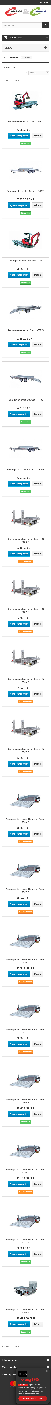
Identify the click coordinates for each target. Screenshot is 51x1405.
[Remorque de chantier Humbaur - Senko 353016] (25, 1148)
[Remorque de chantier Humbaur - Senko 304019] (25, 1078)
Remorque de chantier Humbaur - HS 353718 (25, 750)
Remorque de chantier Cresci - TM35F (25, 191)
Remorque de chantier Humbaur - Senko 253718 (25, 890)
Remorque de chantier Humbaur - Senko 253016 (25, 820)
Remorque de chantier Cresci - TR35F (25, 469)
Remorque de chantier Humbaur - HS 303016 (25, 540)
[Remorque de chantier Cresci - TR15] (25, 309)
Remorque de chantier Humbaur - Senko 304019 (25, 1101)
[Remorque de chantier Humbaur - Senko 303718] (25, 1008)
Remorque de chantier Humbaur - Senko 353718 (25, 1241)
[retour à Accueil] (4, 57)
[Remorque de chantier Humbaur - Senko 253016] (25, 798)
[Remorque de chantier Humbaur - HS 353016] (25, 658)
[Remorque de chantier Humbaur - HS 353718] (25, 728)
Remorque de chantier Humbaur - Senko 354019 (25, 1311)
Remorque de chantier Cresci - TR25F (25, 400)
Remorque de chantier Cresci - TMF (25, 260)
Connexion (44, 2)
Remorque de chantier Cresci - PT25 (25, 121)
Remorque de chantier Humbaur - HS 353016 (25, 680)
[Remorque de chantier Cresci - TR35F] (25, 448)
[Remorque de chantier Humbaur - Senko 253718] (25, 868)
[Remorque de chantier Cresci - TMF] (25, 240)
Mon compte (9, 1367)
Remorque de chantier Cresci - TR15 (26, 330)
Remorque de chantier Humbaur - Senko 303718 (25, 1031)
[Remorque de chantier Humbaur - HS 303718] (25, 588)
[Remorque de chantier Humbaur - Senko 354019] (25, 1288)
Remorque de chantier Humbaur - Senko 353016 (25, 1171)
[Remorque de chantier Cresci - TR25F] (25, 379)
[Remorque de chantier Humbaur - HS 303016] (25, 518)
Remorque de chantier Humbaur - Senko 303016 (25, 961)
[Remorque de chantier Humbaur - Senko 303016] (25, 938)
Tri (27, 73)
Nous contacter (32, 1398)
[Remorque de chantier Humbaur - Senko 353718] (25, 1218)
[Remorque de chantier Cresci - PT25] (25, 100)
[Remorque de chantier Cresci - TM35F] (25, 170)
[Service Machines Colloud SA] (25, 11)
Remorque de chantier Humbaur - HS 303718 (25, 610)
